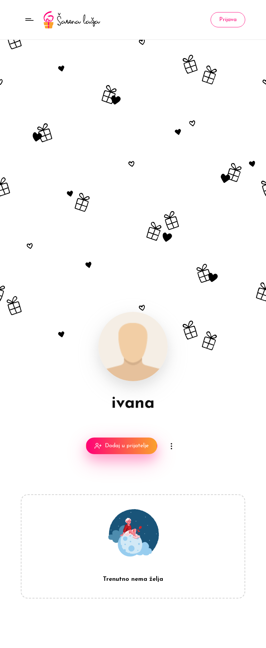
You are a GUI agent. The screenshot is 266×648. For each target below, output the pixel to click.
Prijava (228, 19)
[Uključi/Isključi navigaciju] (29, 19)
